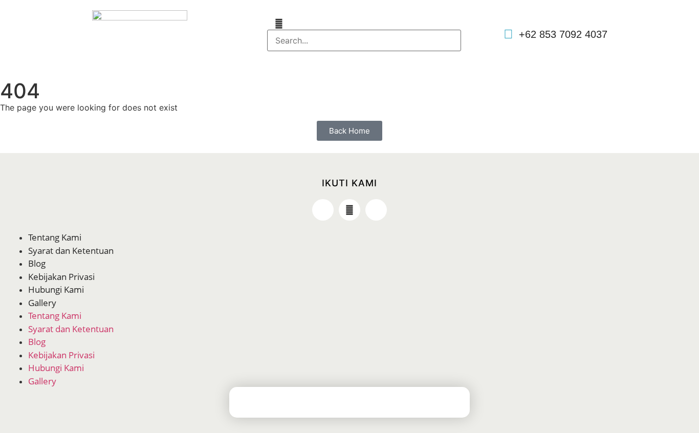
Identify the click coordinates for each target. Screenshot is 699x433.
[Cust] (411, 404)
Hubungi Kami (56, 289)
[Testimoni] (441, 404)
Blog (37, 263)
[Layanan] (288, 404)
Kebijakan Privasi (61, 277)
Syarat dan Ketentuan (71, 250)
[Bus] (380, 404)
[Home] (257, 404)
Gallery (42, 303)
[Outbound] (349, 404)
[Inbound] (318, 404)
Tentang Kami (54, 237)
